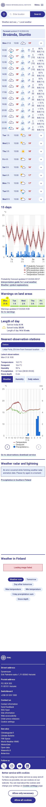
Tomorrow (31, 579)
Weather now (16, 579)
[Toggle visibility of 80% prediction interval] (35, 268)
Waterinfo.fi (6, 750)
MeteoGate (6, 744)
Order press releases (10, 719)
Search (37, 14)
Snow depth (23, 599)
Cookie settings (8, 722)
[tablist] (23, 379)
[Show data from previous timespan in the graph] (7, 447)
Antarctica (5, 753)
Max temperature (13, 589)
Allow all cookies (23, 800)
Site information (8, 713)
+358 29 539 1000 (9, 695)
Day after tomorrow (23, 584)
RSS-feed (5, 710)
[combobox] (21, 14)
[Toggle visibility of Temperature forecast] (34, 274)
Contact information (9, 704)
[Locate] (4, 14)
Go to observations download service (18, 455)
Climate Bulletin (7, 736)
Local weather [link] (26, 22)
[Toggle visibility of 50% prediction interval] (35, 270)
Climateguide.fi (7, 733)
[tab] (7, 379)
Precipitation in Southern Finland (16, 480)
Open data (5, 747)
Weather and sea (9, 22)
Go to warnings (8, 312)
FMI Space (5, 739)
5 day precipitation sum (23, 594)
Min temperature (33, 589)
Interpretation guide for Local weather (19, 282)
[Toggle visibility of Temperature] (20, 442)
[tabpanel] (23, 416)
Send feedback (7, 707)
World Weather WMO (10, 741)
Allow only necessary (23, 793)
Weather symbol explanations (14, 285)
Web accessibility (8, 716)
